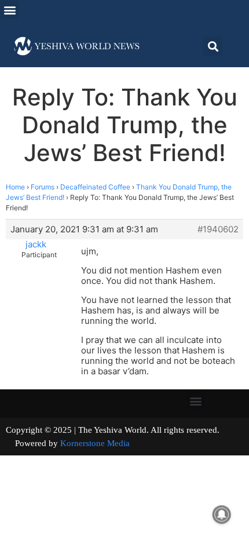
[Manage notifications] (222, 514)
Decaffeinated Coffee (95, 187)
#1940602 (218, 229)
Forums (42, 187)
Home (15, 187)
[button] (9, 9)
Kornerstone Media (95, 443)
